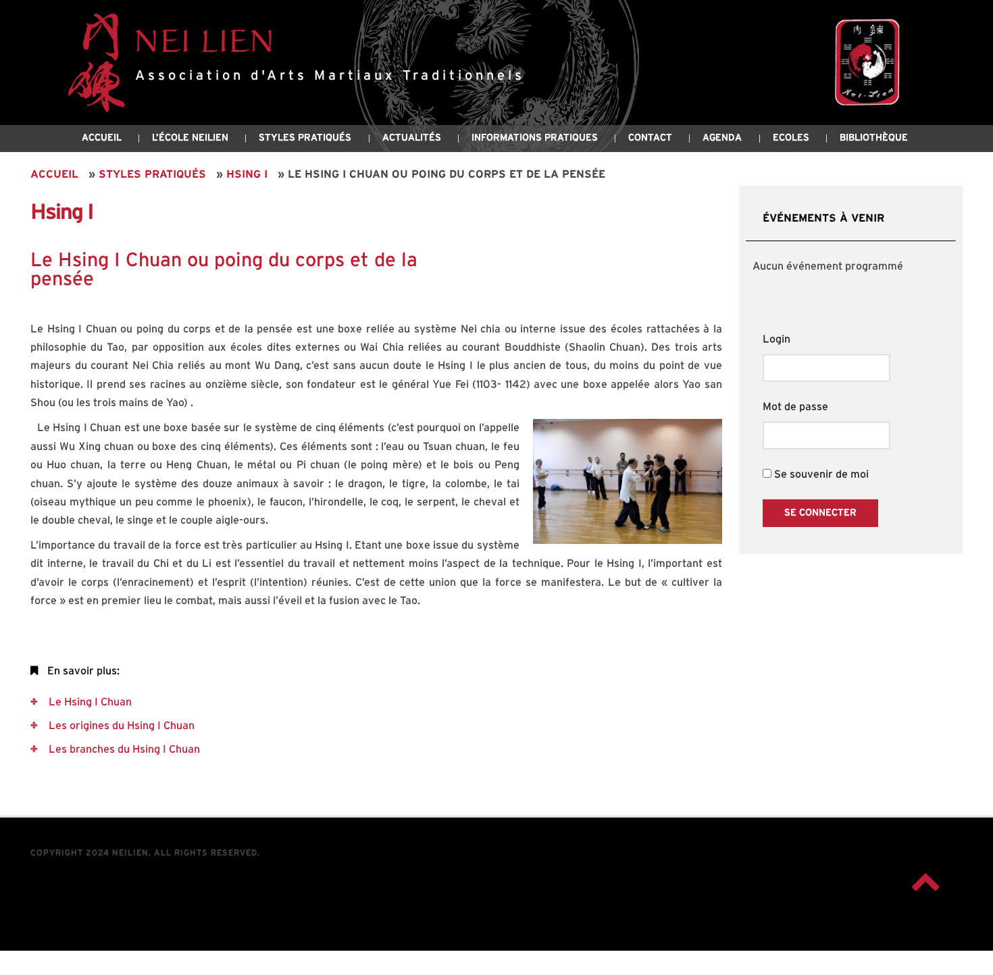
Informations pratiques (535, 138)
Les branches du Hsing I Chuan (123, 749)
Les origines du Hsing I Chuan (120, 725)
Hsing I (247, 174)
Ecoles (791, 138)
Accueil (102, 138)
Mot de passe (795, 406)
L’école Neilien (190, 138)
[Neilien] (864, 62)
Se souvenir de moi (820, 474)
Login (776, 339)
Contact (650, 138)
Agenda (722, 138)
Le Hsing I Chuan (89, 702)
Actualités (411, 138)
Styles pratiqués (152, 174)
